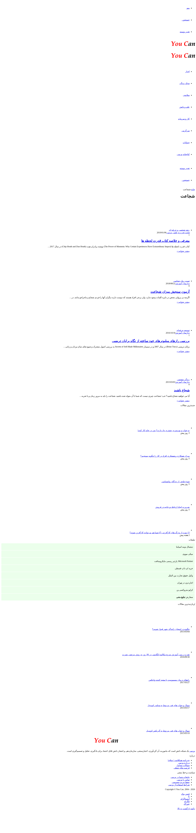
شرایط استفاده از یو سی (179, 785)
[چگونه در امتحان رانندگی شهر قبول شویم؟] (175, 627)
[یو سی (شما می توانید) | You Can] (98, 740)
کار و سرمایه (184, 119)
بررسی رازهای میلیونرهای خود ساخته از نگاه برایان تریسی (151, 341)
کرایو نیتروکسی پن (185, 590)
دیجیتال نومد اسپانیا (184, 547)
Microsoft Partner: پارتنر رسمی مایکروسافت (173, 561)
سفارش (184, 597)
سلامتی (186, 95)
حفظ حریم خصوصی (181, 782)
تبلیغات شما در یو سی (180, 777)
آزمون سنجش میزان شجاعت (170, 291)
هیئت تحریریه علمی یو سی (178, 232)
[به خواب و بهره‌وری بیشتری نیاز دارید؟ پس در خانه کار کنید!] (175, 428)
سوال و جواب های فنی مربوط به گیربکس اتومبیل (168, 731)
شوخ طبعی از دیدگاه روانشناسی (175, 481)
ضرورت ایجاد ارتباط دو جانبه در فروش (172, 507)
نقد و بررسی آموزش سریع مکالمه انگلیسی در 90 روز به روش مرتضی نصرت (156, 654)
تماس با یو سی (183, 780)
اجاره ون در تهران (185, 583)
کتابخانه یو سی (183, 154)
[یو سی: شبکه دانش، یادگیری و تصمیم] (175, 46)
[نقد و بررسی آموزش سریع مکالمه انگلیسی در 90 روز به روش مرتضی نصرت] (175, 652)
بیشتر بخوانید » (183, 251)
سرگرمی (185, 131)
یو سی (192, 751)
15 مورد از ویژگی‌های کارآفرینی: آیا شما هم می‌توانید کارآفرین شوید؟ (160, 532)
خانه (193, 189)
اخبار (187, 71)
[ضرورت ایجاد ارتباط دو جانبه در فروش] (175, 504)
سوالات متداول (183, 765)
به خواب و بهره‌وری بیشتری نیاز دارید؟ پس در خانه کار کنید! (164, 430)
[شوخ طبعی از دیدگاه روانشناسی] (175, 479)
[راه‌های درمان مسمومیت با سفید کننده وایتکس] (175, 677)
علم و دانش (184, 107)
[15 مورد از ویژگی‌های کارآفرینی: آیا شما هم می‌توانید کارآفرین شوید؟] (175, 530)
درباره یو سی (184, 763)
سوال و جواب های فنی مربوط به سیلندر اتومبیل (169, 705)
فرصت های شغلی (182, 768)
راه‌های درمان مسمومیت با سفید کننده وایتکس (169, 680)
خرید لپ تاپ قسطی (184, 568)
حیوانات (186, 142)
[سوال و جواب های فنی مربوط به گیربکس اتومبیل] (175, 728)
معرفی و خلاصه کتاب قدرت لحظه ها (165, 240)
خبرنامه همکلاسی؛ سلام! (179, 760)
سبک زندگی (184, 83)
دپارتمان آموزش (182, 283)
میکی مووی (188, 554)
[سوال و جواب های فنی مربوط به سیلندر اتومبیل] (175, 703)
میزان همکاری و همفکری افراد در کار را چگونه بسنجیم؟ (165, 456)
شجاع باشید (182, 390)
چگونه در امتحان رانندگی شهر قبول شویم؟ (171, 629)
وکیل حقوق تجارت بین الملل (180, 575)
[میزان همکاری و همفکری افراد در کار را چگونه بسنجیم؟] (175, 453)
